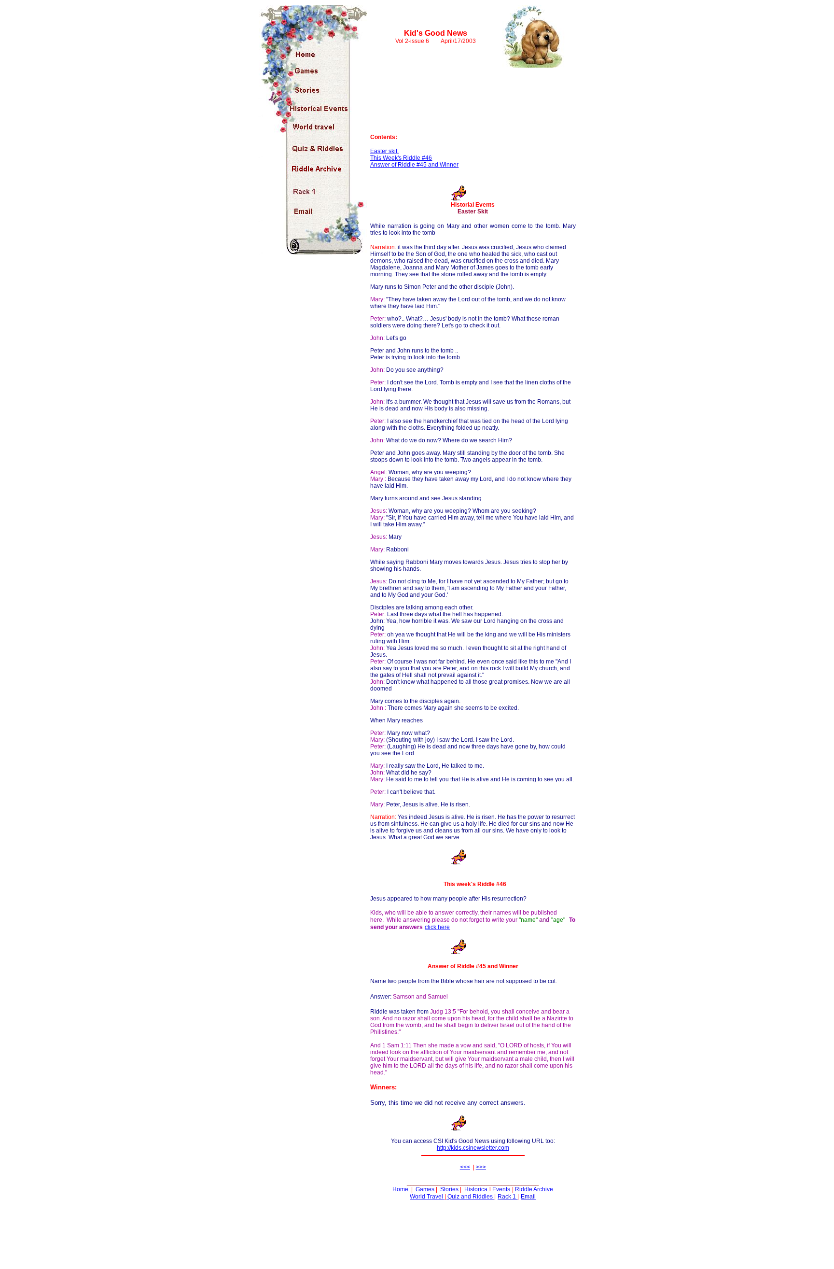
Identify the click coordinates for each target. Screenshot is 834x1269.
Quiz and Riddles (470, 1196)
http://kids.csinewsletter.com (473, 1147)
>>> (481, 1167)
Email (528, 1196)
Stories (449, 1189)
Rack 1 (507, 1196)
